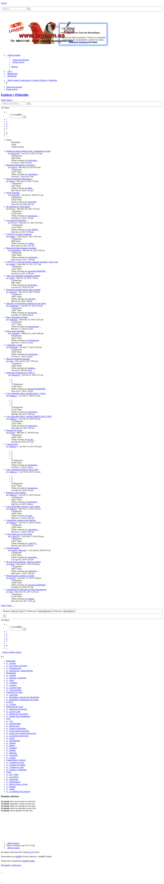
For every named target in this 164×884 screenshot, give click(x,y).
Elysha (12, 433)
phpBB (18, 856)
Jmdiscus (13, 396)
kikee (30, 188)
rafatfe (11, 564)
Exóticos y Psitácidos (14, 94)
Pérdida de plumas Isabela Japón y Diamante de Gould (28, 151)
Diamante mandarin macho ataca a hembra (23, 290)
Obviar (4, 3)
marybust (13, 292)
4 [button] (6, 126)
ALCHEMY (33, 230)
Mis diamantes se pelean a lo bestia (20, 576)
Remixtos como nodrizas (16, 493)
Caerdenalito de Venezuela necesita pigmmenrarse (26, 589)
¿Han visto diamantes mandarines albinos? (23, 276)
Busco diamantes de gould (16, 317)
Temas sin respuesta (14, 87)
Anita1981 (15, 195)
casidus (12, 236)
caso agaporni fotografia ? (16, 220)
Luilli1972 (15, 536)
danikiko (31, 368)
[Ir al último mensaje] (38, 160)
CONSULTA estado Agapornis (19, 234)
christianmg (16, 250)
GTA (31, 852)
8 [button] (6, 133)
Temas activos (12, 89)
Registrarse (83, 42)
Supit (30, 516)
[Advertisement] (124, 32)
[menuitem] (20, 60)
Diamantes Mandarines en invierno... (21, 165)
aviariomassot (33, 326)
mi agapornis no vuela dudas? (18, 206)
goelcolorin (32, 160)
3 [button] (6, 124)
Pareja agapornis (12, 193)
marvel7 (12, 578)
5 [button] (6, 129)
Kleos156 (15, 153)
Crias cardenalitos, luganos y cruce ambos (23, 506)
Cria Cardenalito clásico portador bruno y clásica (25, 393)
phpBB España (28, 861)
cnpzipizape (32, 174)
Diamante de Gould (14, 430)
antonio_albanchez (19, 550)
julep (11, 361)
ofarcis (14, 167)
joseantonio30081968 (36, 271)
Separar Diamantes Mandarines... (19, 179)
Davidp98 (13, 347)
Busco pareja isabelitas (15, 331)
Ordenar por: (31, 611)
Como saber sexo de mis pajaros (19, 534)
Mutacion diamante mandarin (18, 359)
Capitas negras (12, 444)
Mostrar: (6, 611)
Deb (11, 592)
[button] (7, 112)
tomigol (31, 599)
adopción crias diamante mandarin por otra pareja (26, 303)
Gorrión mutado (12, 548)
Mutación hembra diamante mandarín (21, 248)
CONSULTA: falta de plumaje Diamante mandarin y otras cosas (32, 262)
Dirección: (58, 611)
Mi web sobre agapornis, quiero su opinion (23, 562)
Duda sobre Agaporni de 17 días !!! (20, 373)
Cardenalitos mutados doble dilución (21, 520)
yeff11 (11, 278)
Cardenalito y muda (14, 345)
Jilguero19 (15, 375)
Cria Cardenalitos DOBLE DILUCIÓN (22, 469)
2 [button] (6, 122)
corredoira (13, 320)
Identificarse (74, 42)
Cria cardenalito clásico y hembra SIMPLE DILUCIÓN (29, 416)
